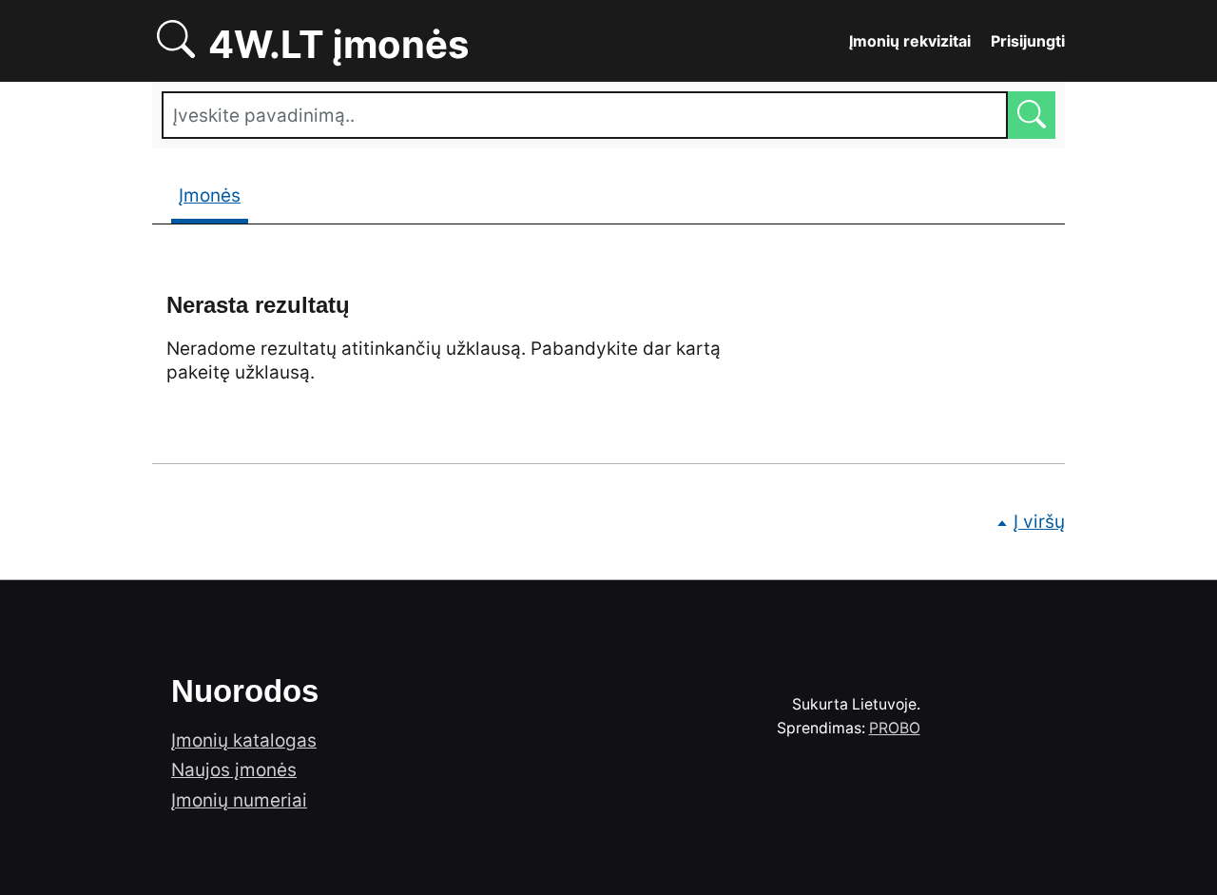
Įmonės (210, 195)
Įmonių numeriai (239, 800)
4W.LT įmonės (404, 41)
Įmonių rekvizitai (910, 40)
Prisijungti (1028, 40)
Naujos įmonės (234, 770)
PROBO (894, 728)
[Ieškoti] (1031, 115)
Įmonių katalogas (244, 740)
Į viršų (1039, 522)
